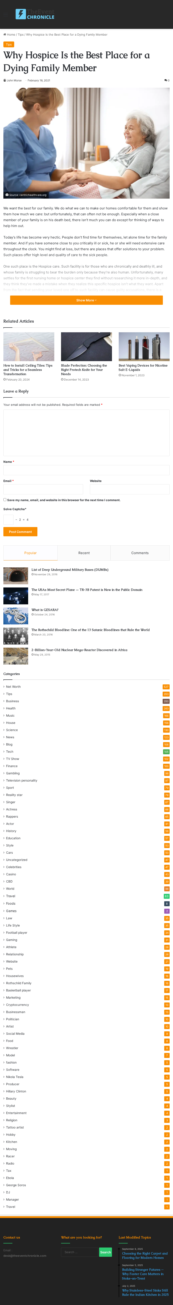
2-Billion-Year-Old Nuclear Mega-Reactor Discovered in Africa (79, 650)
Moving (11, 1149)
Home (10, 34)
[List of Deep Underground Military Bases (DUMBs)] (15, 575)
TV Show (12, 759)
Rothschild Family (19, 983)
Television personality (21, 780)
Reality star (14, 795)
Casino (11, 874)
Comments (140, 553)
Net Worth (13, 686)
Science (12, 730)
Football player (16, 932)
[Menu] (5, 16)
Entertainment (16, 1113)
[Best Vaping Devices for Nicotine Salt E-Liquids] (144, 346)
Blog (9, 744)
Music (10, 715)
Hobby (11, 1134)
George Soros (16, 1185)
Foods (10, 903)
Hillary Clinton (16, 1091)
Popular (30, 553)
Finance (12, 766)
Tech (9, 751)
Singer (10, 802)
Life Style (13, 925)
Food (9, 1041)
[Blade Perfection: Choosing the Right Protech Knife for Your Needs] (86, 346)
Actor (10, 824)
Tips (21, 34)
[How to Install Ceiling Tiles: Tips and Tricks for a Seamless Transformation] (28, 346)
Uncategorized (16, 860)
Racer (10, 1156)
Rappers (12, 816)
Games (11, 911)
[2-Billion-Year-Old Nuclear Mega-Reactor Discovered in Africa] (15, 656)
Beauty (11, 1098)
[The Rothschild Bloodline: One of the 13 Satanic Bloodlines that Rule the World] (15, 636)
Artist (10, 1026)
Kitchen (11, 1142)
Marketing (13, 997)
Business (12, 701)
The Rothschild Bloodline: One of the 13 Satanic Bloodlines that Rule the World (91, 630)
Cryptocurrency (17, 1005)
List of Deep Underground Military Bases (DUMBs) (70, 570)
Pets (9, 968)
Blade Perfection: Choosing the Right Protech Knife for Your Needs (84, 369)
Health (11, 708)
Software (12, 1069)
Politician (12, 1019)
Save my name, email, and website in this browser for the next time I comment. (64, 500)
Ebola (10, 1178)
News (10, 737)
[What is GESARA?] (15, 616)
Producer (12, 1084)
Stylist (10, 1106)
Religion (11, 1120)
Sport (10, 787)
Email (8, 481)
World (10, 888)
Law (9, 918)
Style (10, 845)
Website (96, 481)
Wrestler (12, 1048)
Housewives (15, 976)
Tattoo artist (15, 1127)
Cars (9, 852)
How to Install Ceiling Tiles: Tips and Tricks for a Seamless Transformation (27, 369)
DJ (8, 1192)
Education (13, 838)
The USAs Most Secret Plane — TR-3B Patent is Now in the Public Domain (87, 590)
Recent (84, 553)
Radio (10, 1163)
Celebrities (13, 867)
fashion (11, 1062)
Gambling (13, 773)
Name (8, 461)
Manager (12, 1199)
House (10, 723)
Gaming (11, 940)
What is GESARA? (45, 610)
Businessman (15, 1012)
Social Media (15, 1033)
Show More (85, 300)
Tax (8, 1170)
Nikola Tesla (14, 1077)
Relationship (15, 954)
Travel (10, 896)
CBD (9, 881)
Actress (11, 809)
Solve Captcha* (14, 509)
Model (10, 1055)
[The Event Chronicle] (35, 14)
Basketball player (18, 990)
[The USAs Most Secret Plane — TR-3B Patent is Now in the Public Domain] (15, 595)
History (11, 831)
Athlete (11, 947)
